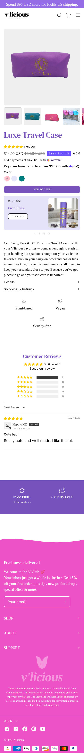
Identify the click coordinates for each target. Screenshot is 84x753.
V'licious (19, 739)
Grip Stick (16, 208)
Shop (8, 618)
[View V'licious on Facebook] (25, 729)
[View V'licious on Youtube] (43, 729)
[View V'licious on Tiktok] (16, 729)
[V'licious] (16, 15)
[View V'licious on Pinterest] (34, 729)
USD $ (8, 721)
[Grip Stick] (63, 213)
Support (12, 647)
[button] (59, 15)
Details (9, 282)
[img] (76, 153)
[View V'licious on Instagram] (7, 729)
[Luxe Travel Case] (12, 116)
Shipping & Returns (19, 289)
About (10, 633)
